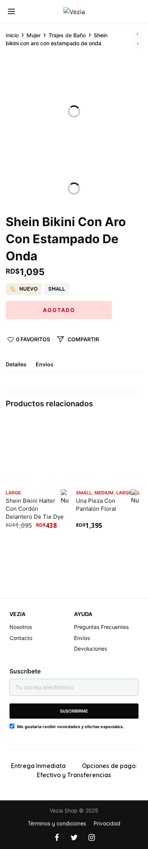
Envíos (45, 364)
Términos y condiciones (57, 823)
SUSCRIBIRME (74, 711)
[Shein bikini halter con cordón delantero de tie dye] (39, 452)
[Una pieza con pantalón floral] (109, 452)
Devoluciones (90, 648)
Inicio (12, 35)
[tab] (20, 367)
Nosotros (20, 627)
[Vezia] (74, 12)
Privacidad (107, 823)
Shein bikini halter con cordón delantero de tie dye (35, 508)
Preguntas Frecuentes (101, 627)
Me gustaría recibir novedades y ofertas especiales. (70, 726)
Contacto (20, 638)
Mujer (34, 35)
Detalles (16, 364)
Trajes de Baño (67, 35)
